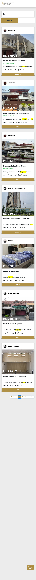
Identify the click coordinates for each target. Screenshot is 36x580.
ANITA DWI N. (12, 30)
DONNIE (10, 241)
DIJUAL (9, 21)
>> (28, 397)
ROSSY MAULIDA (13, 293)
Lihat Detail (18, 74)
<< (16, 397)
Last (32, 397)
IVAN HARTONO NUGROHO (16, 188)
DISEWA (26, 20)
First (12, 397)
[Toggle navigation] (32, 3)
